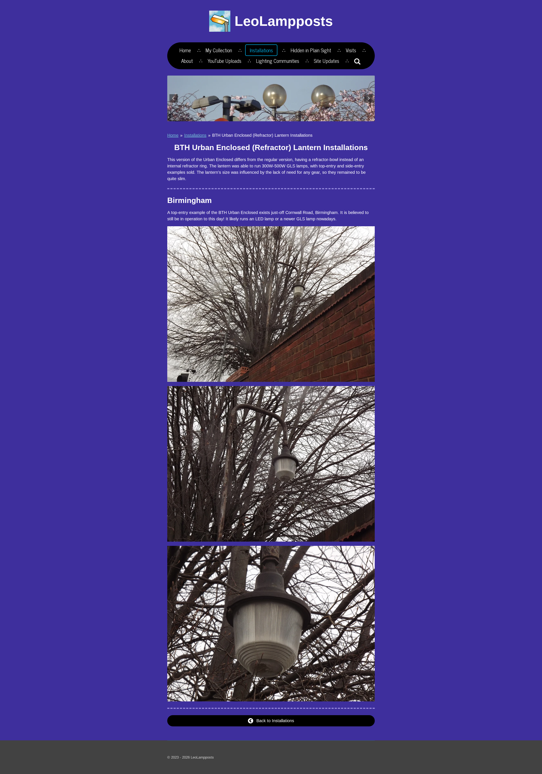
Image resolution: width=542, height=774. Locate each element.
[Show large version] (271, 304)
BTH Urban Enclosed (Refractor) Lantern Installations (262, 135)
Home (172, 135)
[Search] (357, 61)
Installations (195, 135)
